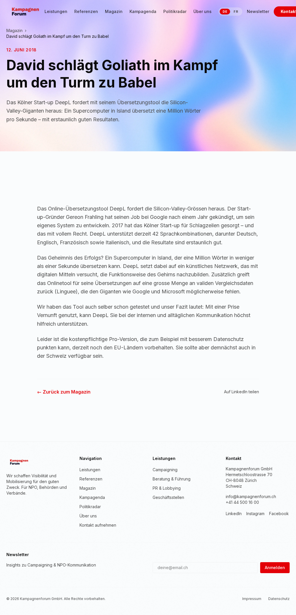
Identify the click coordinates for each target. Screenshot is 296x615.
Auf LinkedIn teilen (241, 391)
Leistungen (56, 11)
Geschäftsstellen (168, 497)
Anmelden (275, 567)
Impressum (251, 599)
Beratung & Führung (171, 478)
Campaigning (165, 469)
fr (236, 12)
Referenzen (86, 11)
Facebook (279, 513)
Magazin (114, 11)
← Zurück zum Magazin (63, 392)
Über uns (202, 11)
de (225, 12)
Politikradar (174, 11)
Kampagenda (143, 11)
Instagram (255, 513)
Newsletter (258, 11)
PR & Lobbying (167, 488)
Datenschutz (279, 599)
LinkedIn (234, 513)
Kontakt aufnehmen (97, 525)
